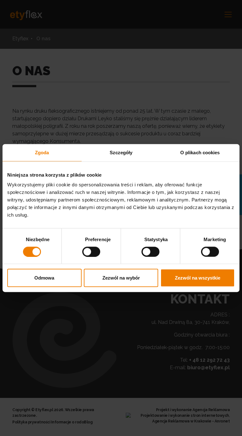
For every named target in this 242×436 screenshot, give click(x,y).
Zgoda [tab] (42, 152)
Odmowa (44, 277)
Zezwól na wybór (121, 277)
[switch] (91, 251)
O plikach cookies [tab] (200, 152)
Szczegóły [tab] (121, 152)
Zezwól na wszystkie (197, 277)
